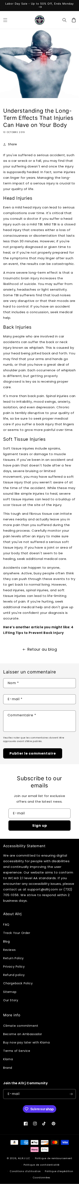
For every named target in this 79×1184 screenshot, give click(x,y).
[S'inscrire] (71, 1094)
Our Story (10, 1000)
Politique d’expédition (59, 1171)
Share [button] (12, 144)
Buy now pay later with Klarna (26, 1042)
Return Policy (13, 958)
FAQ (6, 924)
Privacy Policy (14, 966)
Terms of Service (16, 1051)
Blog (6, 941)
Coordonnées (42, 1177)
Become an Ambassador (22, 1034)
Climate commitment (20, 1026)
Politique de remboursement (53, 1158)
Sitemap (9, 992)
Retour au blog (42, 649)
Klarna (8, 1059)
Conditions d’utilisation (25, 1171)
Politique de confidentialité (42, 1164)
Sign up (39, 825)
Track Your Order (16, 933)
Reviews (9, 950)
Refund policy (14, 975)
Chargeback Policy (18, 983)
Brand (7, 1068)
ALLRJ (21, 1158)
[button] (5, 20)
